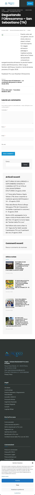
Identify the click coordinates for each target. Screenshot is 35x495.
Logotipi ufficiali (9, 409)
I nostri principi (8, 390)
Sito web (4, 144)
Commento (5, 110)
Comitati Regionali (9, 404)
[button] (32, 463)
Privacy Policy (8, 374)
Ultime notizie (11, 257)
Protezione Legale (9, 454)
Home (3, 10)
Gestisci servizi (5, 476)
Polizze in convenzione (10, 450)
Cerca (7, 161)
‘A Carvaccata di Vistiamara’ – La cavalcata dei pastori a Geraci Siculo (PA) (13, 82)
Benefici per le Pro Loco (11, 434)
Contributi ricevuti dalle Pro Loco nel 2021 (16, 437)
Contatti (6, 407)
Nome (3, 127)
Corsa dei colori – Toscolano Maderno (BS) (11, 90)
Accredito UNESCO (10, 397)
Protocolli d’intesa (9, 399)
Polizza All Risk (9, 459)
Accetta (17, 480)
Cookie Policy (17, 493)
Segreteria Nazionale (10, 402)
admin (28, 30)
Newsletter (20, 10)
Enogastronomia (12, 10)
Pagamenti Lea (8, 429)
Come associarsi (9, 422)
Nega (17, 485)
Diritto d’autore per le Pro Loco (13, 427)
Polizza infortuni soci (10, 457)
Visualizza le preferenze (17, 489)
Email (3, 135)
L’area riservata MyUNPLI (11, 424)
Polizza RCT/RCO (9, 452)
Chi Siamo (7, 388)
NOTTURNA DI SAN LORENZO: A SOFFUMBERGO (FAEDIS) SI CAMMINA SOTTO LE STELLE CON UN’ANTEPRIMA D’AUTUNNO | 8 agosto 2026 (17, 186)
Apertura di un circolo (10, 432)
